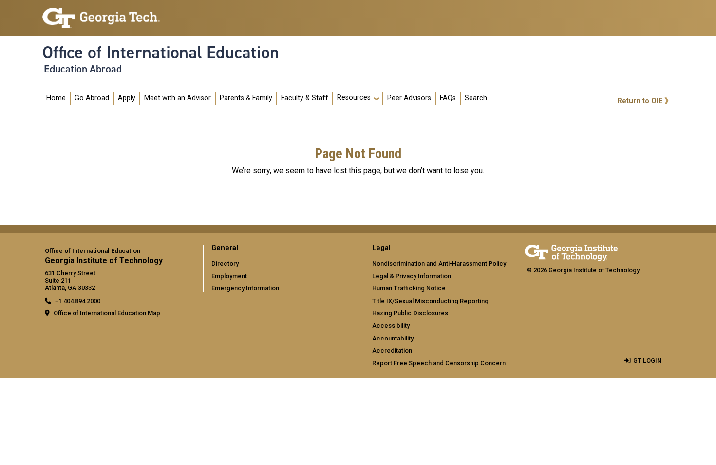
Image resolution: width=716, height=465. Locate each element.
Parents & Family (246, 98)
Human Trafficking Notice (409, 288)
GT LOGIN (647, 360)
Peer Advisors (409, 98)
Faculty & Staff (304, 98)
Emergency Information (245, 288)
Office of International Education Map (107, 313)
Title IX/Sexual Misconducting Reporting (430, 300)
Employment (229, 276)
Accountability (393, 338)
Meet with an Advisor (177, 98)
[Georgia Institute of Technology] (101, 13)
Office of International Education (160, 52)
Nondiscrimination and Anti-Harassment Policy (439, 263)
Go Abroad (92, 98)
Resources (354, 97)
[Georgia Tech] (571, 251)
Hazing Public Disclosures (410, 313)
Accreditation (392, 350)
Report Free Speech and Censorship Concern (439, 363)
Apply (126, 98)
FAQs (448, 98)
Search (476, 98)
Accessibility (391, 325)
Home (56, 98)
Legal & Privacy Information (411, 276)
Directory (225, 263)
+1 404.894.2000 (77, 300)
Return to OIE (640, 101)
